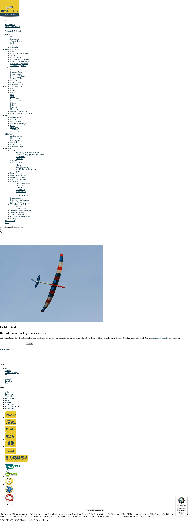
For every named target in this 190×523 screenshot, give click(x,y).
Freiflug (13, 51)
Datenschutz (9, 409)
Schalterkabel (20, 186)
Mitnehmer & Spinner (18, 76)
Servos (7, 377)
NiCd (12, 95)
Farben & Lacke (16, 173)
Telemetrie (14, 130)
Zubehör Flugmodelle (18, 66)
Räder (18, 171)
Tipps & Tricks (16, 41)
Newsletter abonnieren (95, 510)
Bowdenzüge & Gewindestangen (27, 153)
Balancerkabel (21, 192)
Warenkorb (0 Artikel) (13, 31)
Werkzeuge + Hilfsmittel (19, 212)
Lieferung (8, 400)
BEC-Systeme (15, 122)
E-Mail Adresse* (6, 505)
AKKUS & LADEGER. (14, 86)
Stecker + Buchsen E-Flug (25, 194)
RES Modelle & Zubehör (19, 60)
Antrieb (8, 371)
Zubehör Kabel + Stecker (25, 196)
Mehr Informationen (148, 516)
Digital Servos (15, 138)
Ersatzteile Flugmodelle (19, 64)
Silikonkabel (20, 190)
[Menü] (185, 497)
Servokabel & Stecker (24, 183)
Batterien (13, 103)
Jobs (11, 45)
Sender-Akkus (15, 99)
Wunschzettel (10, 25)
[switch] (181, 513)
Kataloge (13, 219)
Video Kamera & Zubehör (19, 204)
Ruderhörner (20, 157)
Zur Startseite (7, 349)
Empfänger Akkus (17, 101)
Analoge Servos (16, 136)
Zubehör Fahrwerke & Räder (26, 169)
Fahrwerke (19, 165)
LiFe (12, 93)
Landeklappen (15, 198)
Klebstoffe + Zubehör (18, 179)
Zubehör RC (14, 132)
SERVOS (8, 134)
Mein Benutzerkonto (12, 27)
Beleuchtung (14, 161)
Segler (12, 55)
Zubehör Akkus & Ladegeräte (21, 113)
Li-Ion (12, 91)
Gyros (12, 126)
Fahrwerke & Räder (17, 163)
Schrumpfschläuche (17, 202)
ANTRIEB (9, 68)
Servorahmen (15, 140)
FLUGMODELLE (12, 49)
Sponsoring (14, 47)
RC (6, 115)
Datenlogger (14, 128)
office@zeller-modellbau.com (162, 338)
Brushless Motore (16, 70)
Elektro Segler (15, 57)
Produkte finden (6, 227)
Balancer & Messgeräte (18, 111)
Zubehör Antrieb (16, 82)
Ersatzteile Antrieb (17, 84)
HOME (7, 35)
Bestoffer (8, 381)
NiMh (12, 97)
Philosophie (14, 39)
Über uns (13, 37)
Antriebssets (14, 80)
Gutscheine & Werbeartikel (20, 217)
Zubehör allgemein (17, 214)
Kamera (18, 206)
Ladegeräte (14, 107)
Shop (7, 369)
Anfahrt (8, 402)
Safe (12, 105)
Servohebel (14, 142)
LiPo (12, 88)
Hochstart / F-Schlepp (18, 177)
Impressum (9, 394)
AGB (7, 392)
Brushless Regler (16, 72)
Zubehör (8, 148)
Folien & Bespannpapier (19, 175)
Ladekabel (19, 188)
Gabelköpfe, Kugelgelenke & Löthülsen (30, 155)
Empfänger (14, 119)
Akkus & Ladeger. (12, 373)
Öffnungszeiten (10, 21)
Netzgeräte (14, 109)
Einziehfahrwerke (22, 167)
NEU (7, 223)
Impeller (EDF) (16, 78)
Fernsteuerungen (16, 117)
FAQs (12, 43)
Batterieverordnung (12, 406)
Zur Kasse (9, 29)
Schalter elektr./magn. (18, 124)
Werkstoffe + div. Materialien (21, 210)
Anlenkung (14, 150)
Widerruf (8, 396)
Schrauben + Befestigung (19, 200)
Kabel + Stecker (16, 181)
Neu (6, 383)
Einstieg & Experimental (19, 53)
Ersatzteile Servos (16, 146)
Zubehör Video (21, 208)
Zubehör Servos (16, 144)
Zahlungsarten (10, 398)
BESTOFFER (10, 221)
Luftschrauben (15, 74)
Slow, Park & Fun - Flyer (19, 62)
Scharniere (19, 159)
